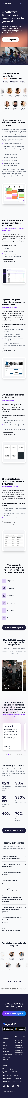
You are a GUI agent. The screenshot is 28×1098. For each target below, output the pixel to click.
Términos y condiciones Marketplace (19, 1052)
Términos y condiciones (19, 1046)
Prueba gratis (10, 40)
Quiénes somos (7, 1055)
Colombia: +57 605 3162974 (12, 1081)
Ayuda (4, 1048)
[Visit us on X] (13, 1086)
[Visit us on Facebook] (8, 1086)
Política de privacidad (18, 1041)
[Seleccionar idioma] (21, 4)
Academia (5, 1051)
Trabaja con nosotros (6, 1059)
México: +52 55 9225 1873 (11, 1075)
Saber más (7, 261)
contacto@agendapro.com (12, 1069)
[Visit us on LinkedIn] (17, 1086)
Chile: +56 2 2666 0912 (11, 1072)
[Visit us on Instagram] (3, 1086)
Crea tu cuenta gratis (14, 628)
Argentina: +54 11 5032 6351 (12, 1078)
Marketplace (6, 1045)
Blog (3, 1042)
